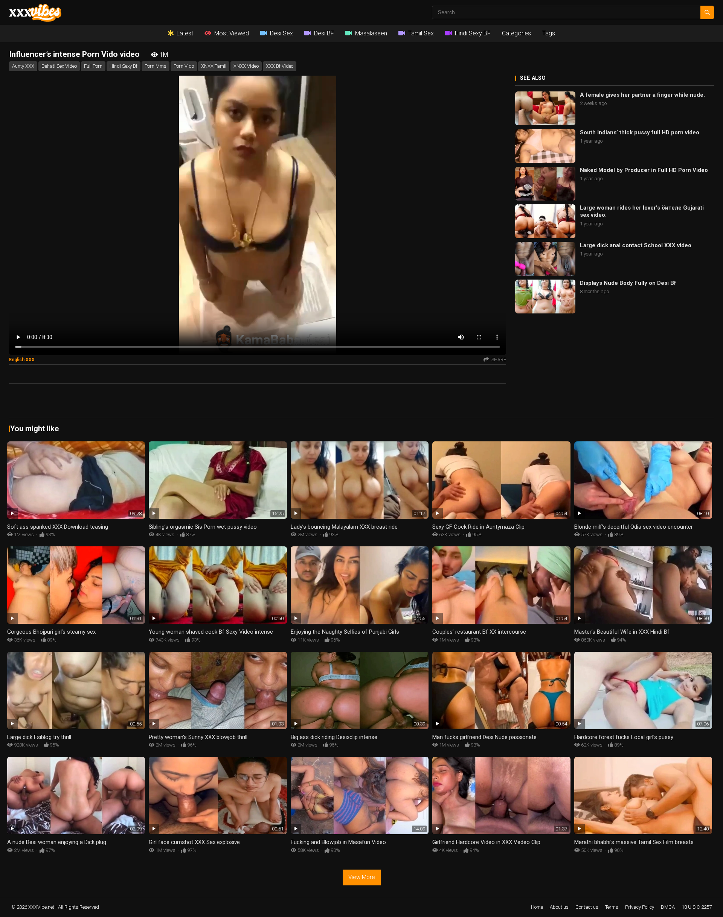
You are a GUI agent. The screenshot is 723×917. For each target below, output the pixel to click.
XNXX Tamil (213, 66)
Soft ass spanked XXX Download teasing (57, 526)
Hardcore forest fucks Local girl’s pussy (623, 737)
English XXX (22, 359)
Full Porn (93, 66)
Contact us (586, 907)
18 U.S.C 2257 (697, 907)
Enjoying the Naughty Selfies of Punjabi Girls (345, 631)
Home (537, 907)
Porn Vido (184, 66)
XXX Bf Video (279, 66)
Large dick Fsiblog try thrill (39, 737)
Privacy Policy (639, 907)
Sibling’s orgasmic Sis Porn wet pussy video (203, 526)
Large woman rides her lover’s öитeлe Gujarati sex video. (642, 211)
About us (559, 907)
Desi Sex (281, 33)
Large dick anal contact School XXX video (635, 245)
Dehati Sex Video (59, 66)
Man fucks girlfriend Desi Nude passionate (484, 737)
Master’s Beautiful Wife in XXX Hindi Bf (622, 631)
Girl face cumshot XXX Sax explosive (194, 842)
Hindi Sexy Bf (123, 66)
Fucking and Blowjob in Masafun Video (338, 842)
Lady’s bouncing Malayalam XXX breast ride (344, 526)
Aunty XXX (23, 66)
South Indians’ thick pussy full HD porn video (639, 132)
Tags (548, 33)
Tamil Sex (421, 33)
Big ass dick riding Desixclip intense (334, 737)
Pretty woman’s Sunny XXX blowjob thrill (198, 737)
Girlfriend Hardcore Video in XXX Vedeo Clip (486, 842)
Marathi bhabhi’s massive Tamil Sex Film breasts (634, 842)
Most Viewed (231, 33)
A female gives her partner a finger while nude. (642, 94)
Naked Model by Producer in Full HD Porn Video (644, 170)
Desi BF (324, 33)
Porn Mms (155, 66)
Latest (185, 33)
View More (361, 877)
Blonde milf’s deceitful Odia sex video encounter (633, 526)
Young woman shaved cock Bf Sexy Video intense (211, 631)
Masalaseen (371, 33)
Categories (516, 33)
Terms (611, 907)
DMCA (668, 907)
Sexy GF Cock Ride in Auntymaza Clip (478, 526)
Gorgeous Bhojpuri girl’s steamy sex (51, 631)
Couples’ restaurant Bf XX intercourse (479, 631)
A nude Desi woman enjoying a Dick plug (56, 842)
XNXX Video (246, 66)
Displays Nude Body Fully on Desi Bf (628, 283)
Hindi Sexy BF (473, 33)
